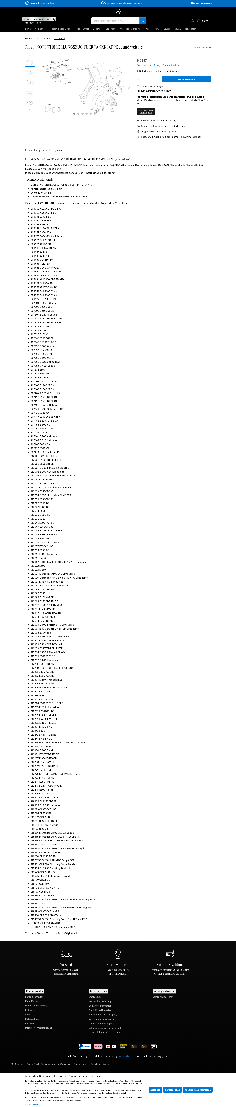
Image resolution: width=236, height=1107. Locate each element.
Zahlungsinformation (100, 1005)
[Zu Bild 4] (86, 114)
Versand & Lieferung (100, 1001)
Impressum (95, 997)
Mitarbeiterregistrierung (38, 1027)
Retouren (30, 1010)
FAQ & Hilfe (31, 1023)
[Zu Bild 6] (95, 114)
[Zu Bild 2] (78, 114)
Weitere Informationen (33, 1105)
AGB (27, 1014)
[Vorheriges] (40, 86)
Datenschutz (32, 1019)
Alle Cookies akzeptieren (198, 1089)
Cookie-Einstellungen (100, 1023)
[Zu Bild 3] (82, 114)
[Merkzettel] (186, 20)
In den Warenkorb (186, 79)
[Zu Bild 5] (91, 114)
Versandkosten (127, 1056)
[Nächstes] (129, 86)
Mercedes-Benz (202, 47)
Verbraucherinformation (102, 1019)
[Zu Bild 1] (74, 114)
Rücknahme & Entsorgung (103, 1014)
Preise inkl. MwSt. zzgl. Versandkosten (158, 65)
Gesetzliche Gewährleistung (104, 1032)
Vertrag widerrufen (163, 997)
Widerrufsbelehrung (36, 1005)
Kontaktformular (34, 997)
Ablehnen (155, 1089)
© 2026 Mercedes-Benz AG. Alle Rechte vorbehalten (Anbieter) (39, 1064)
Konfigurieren (172, 1089)
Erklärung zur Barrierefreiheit (105, 1028)
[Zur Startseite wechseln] (39, 20)
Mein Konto (31, 1001)
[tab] (32, 150)
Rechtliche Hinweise (100, 1010)
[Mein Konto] (193, 20)
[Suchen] (142, 20)
